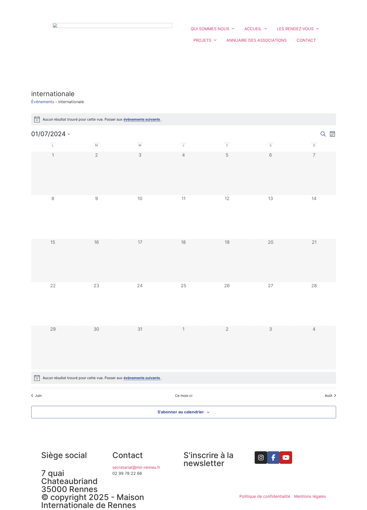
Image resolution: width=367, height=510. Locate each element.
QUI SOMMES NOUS (210, 28)
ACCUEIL (253, 28)
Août (328, 395)
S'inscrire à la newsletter (208, 459)
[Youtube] (286, 457)
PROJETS (202, 40)
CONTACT (306, 40)
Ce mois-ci (183, 395)
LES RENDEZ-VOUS (295, 28)
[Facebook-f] (273, 457)
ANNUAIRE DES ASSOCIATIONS (256, 40)
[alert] (183, 119)
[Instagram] (261, 457)
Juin (38, 395)
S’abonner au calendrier (181, 411)
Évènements (42, 101)
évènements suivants (142, 119)
